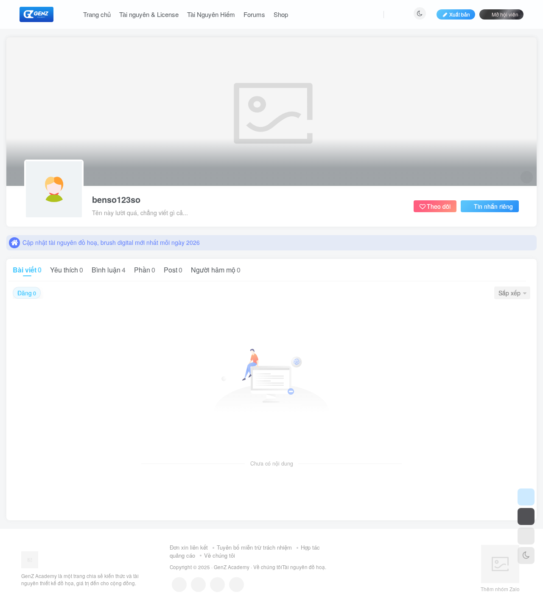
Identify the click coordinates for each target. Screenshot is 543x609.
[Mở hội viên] (526, 516)
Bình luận (109, 270)
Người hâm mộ (216, 270)
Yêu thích (66, 270)
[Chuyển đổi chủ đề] (526, 555)
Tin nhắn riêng (493, 206)
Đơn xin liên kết (189, 547)
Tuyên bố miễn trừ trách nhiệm (254, 547)
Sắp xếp (509, 293)
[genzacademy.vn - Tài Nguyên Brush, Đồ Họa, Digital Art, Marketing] (29, 559)
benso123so (116, 199)
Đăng (26, 293)
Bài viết (27, 270)
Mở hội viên (505, 14)
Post (173, 270)
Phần (144, 270)
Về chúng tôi (219, 555)
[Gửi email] (236, 584)
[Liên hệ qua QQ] (198, 584)
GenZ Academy (231, 567)
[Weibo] (217, 584)
